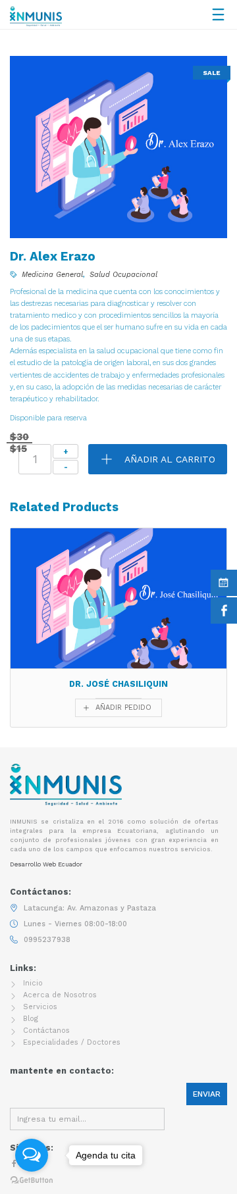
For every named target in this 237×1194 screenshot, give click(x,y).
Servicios (40, 1007)
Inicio (33, 983)
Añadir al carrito (169, 459)
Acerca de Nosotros (60, 995)
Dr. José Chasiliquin (118, 684)
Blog (30, 1018)
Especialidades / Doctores (71, 1042)
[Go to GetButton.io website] (32, 1180)
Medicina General (52, 274)
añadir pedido (123, 707)
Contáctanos (46, 1030)
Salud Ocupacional (123, 274)
